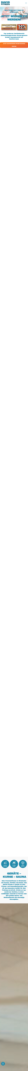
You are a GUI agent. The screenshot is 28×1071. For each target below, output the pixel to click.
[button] (26, 3)
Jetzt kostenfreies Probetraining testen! (14, 45)
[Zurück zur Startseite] (5, 3)
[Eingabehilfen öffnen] (3, 1064)
